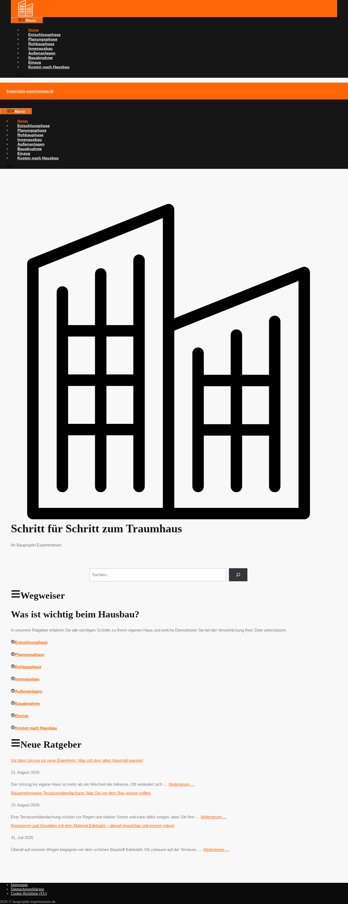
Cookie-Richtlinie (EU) (29, 893)
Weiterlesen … (182, 784)
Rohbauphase (41, 44)
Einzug (34, 62)
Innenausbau (40, 48)
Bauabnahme (40, 57)
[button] (21, 75)
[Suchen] (238, 574)
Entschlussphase (44, 34)
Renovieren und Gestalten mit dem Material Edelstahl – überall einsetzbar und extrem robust (92, 825)
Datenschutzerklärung (27, 889)
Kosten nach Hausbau (49, 67)
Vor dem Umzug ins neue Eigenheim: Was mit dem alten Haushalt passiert (77, 760)
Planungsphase (42, 39)
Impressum (19, 885)
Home (33, 30)
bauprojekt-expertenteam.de (30, 91)
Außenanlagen (41, 53)
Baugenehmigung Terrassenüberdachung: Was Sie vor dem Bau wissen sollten (81, 793)
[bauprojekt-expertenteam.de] (25, 15)
